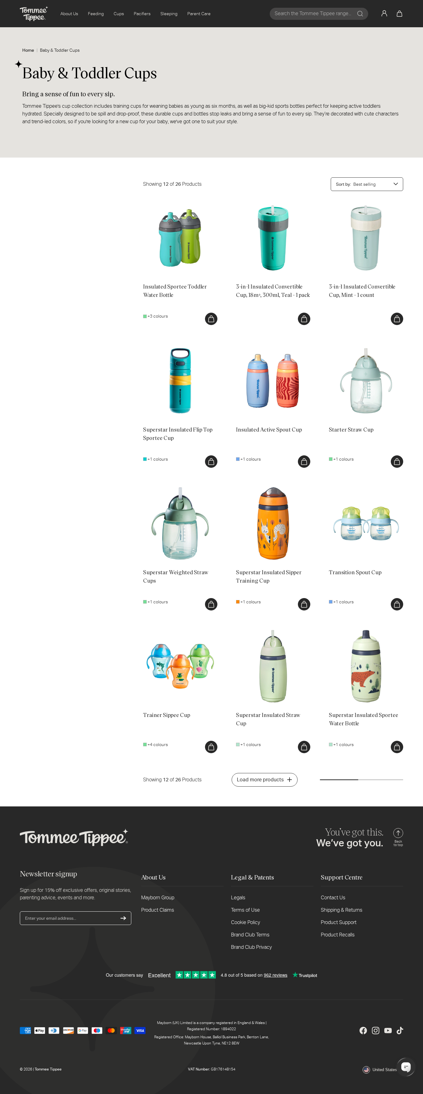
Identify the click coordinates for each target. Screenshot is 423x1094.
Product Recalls (338, 935)
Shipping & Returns (341, 910)
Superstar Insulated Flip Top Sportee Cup (178, 350)
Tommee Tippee (48, 1069)
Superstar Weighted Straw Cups (174, 489)
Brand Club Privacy (251, 947)
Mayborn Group (157, 898)
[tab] (155, 266)
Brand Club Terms (250, 935)
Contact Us (333, 898)
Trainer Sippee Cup (161, 632)
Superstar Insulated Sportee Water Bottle (362, 635)
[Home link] (34, 13)
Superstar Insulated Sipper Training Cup (269, 492)
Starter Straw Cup (346, 346)
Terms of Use (245, 910)
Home (28, 50)
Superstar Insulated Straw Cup (265, 632)
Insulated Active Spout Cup (262, 346)
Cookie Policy (245, 922)
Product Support (338, 922)
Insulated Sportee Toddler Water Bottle (174, 207)
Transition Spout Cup (349, 489)
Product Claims (157, 910)
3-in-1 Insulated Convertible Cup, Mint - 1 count (365, 207)
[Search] (360, 13)
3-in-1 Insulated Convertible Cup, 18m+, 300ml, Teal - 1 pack (267, 207)
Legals (238, 898)
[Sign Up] (123, 918)
